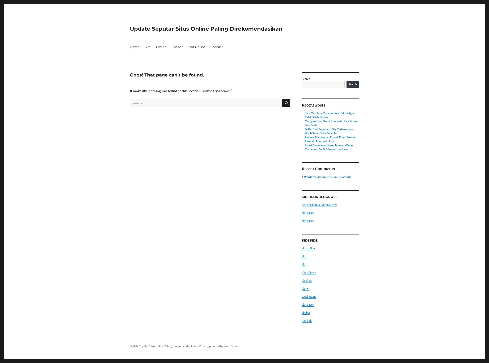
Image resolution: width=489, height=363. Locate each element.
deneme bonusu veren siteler (319, 205)
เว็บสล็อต (307, 280)
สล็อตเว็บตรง (309, 272)
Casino (161, 47)
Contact (216, 47)
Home (134, 47)
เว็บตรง (305, 288)
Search (306, 79)
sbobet (306, 312)
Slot (148, 47)
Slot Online (196, 47)
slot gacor (308, 213)
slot (304, 256)
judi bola (307, 320)
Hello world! (344, 177)
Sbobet (177, 47)
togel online (309, 296)
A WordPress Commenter (317, 177)
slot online (308, 248)
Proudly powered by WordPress (218, 346)
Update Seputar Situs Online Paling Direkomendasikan (206, 28)
